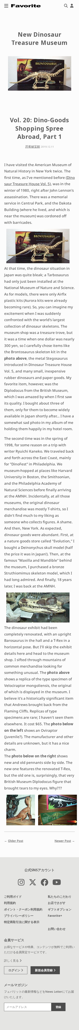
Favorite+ (55, 916)
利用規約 (10, 903)
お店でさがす (57, 903)
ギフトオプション (59, 909)
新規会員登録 (44, 970)
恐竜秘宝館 (32, 146)
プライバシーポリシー (18, 916)
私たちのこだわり (59, 896)
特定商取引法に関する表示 (21, 922)
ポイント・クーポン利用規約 (23, 909)
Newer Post (63, 841)
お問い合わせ (57, 929)
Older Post (15, 841)
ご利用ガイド (13, 896)
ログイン (14, 970)
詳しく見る (12, 960)
